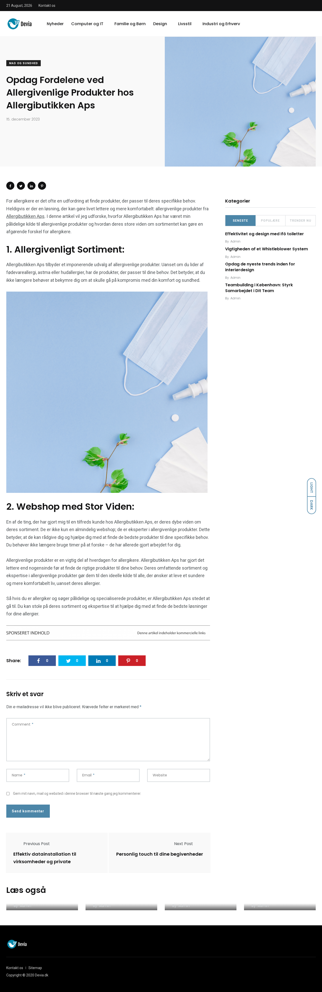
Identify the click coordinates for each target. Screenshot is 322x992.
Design (160, 24)
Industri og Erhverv (221, 24)
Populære (270, 220)
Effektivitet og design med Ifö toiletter (264, 234)
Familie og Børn (130, 24)
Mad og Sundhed (23, 63)
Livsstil (184, 24)
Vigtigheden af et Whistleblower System (266, 249)
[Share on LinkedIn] (31, 186)
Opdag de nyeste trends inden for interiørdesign (260, 267)
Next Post (183, 844)
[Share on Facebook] (10, 186)
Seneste (240, 220)
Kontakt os (46, 6)
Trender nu (300, 220)
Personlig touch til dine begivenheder (159, 854)
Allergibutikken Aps (25, 216)
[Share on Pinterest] (42, 186)
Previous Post (36, 844)
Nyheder (55, 24)
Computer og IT (87, 24)
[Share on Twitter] (21, 186)
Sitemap (35, 968)
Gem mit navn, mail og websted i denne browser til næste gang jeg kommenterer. (77, 793)
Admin (235, 241)
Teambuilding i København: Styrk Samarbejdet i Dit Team (259, 288)
